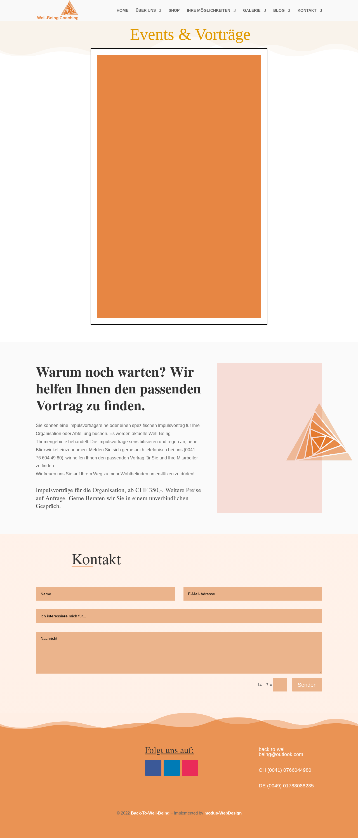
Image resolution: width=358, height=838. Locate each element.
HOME (122, 10)
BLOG (279, 10)
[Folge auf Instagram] (190, 768)
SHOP (174, 10)
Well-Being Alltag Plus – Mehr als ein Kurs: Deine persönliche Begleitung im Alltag (179, 172)
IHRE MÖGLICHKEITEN (208, 10)
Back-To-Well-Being (150, 813)
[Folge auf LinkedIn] (172, 768)
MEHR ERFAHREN (179, 221)
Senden (307, 685)
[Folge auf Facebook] (153, 768)
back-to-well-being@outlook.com (281, 752)
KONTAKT (307, 10)
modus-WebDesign (223, 813)
